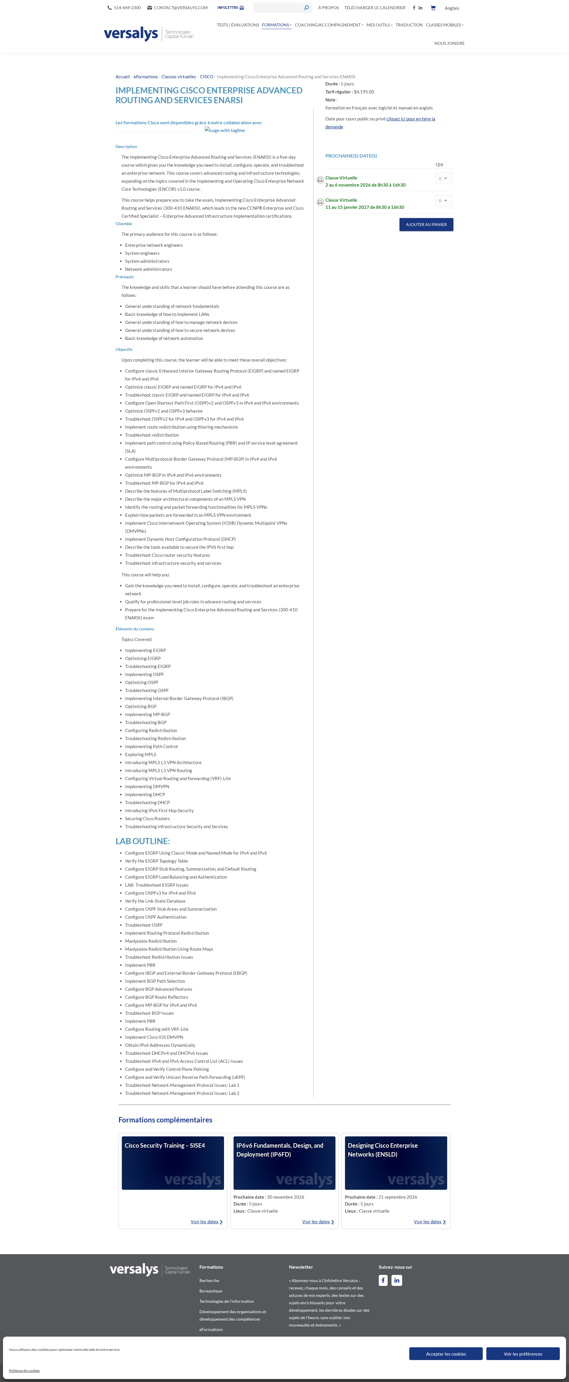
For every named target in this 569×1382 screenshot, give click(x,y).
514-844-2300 (127, 7)
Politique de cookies (24, 1370)
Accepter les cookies (446, 1353)
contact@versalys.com (181, 7)
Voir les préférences (523, 1353)
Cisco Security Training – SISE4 (165, 1145)
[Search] (306, 8)
